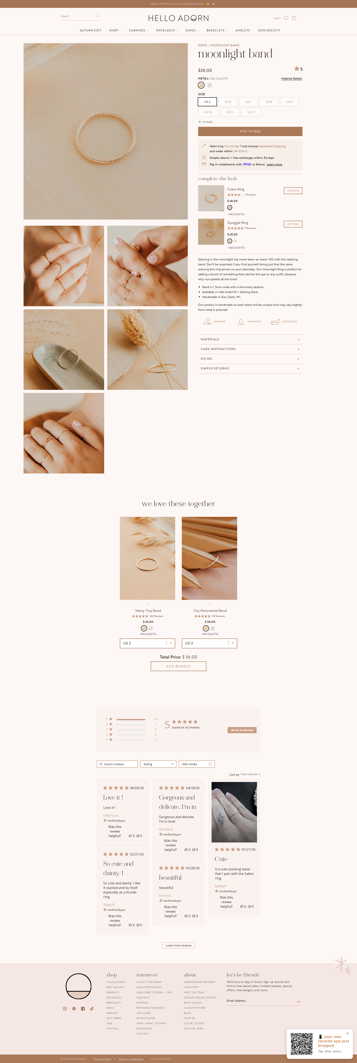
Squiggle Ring (237, 222)
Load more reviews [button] (179, 945)
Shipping (142, 1002)
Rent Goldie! (193, 1002)
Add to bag (250, 131)
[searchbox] (117, 764)
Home (202, 45)
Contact (143, 1033)
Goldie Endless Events (200, 997)
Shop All (113, 1028)
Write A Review (242, 730)
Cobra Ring (235, 189)
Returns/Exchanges (151, 1007)
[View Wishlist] (286, 18)
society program (149, 982)
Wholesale (144, 1028)
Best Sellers (116, 987)
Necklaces (114, 997)
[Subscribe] (298, 1001)
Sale (110, 1023)
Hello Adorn (79, 1059)
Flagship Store (195, 1007)
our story (191, 987)
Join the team (193, 1028)
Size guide (144, 1012)
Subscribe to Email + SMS (154, 992)
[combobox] (80, 16)
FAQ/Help (143, 997)
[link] (132, 740)
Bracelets (114, 1002)
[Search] (98, 16)
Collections (116, 982)
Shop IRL (190, 1018)
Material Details (291, 78)
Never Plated (146, 1018)
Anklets (112, 1012)
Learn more (274, 164)
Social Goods (194, 1023)
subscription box (149, 987)
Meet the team (194, 992)
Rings (110, 1007)
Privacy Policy (102, 1059)
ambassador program (199, 982)
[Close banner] (347, 1034)
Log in (277, 18)
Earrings (113, 992)
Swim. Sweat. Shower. (152, 1023)
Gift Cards (114, 1018)
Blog (187, 1012)
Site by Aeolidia (161, 1059)
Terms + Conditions (131, 1059)
